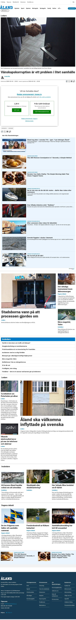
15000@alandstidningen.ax (10, 604)
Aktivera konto (29, 121)
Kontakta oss (30, 2)
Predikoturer (42, 602)
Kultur (54, 8)
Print (28, 585)
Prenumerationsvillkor (69, 605)
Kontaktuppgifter (31, 599)
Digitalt (28, 589)
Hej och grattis (42, 599)
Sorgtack (41, 595)
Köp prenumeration (42, 111)
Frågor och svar (68, 595)
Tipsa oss (9, 2)
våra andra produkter (45, 97)
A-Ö (59, 8)
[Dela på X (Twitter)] (69, 81)
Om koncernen (55, 599)
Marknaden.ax (42, 605)
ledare (10, 128)
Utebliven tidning (68, 602)
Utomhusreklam (30, 592)
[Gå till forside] (6, 7)
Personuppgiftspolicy (57, 587)
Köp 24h (16, 110)
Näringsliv (35, 8)
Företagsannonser (31, 582)
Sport (22, 8)
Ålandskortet (16, 2)
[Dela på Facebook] (67, 81)
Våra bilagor (29, 595)
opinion (4, 128)
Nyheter (17, 8)
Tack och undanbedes (44, 589)
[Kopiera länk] (74, 81)
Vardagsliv (43, 8)
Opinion (28, 8)
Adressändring (67, 592)
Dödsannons (42, 592)
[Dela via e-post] (71, 81)
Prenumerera (72, 8)
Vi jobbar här (67, 585)
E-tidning (3, 2)
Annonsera (23, 2)
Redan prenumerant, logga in (29, 94)
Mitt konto (4, 10)
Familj (49, 8)
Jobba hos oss (55, 591)
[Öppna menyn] (73, 2)
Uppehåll (66, 599)
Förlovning (41, 585)
